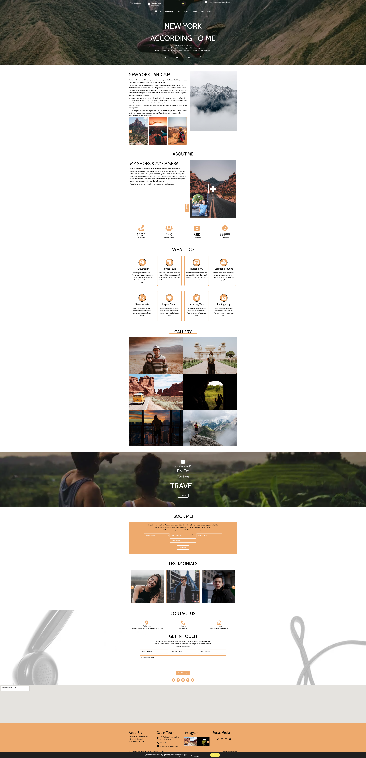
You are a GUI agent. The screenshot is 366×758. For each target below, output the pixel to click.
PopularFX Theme (158, 751)
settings (196, 756)
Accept (215, 755)
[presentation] (130, 131)
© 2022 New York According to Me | (141, 751)
